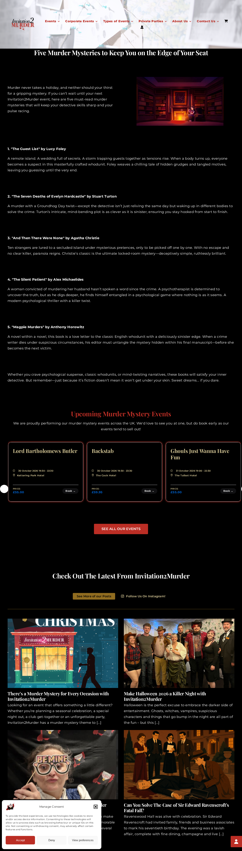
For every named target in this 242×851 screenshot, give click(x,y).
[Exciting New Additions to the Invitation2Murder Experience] (63, 765)
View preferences (83, 840)
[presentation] (4, 489)
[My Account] (236, 841)
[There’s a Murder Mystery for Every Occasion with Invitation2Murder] (63, 653)
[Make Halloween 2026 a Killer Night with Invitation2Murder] (179, 653)
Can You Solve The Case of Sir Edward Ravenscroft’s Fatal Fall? (176, 807)
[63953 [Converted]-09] (23, 19)
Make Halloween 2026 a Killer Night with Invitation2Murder (165, 696)
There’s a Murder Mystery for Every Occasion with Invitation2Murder (58, 696)
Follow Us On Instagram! (145, 596)
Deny (51, 840)
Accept (20, 840)
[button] (96, 807)
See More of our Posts (94, 596)
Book (70, 490)
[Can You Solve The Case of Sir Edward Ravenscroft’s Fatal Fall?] (179, 765)
